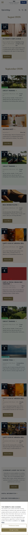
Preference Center (14, 525)
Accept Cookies (14, 530)
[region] (14, 518)
